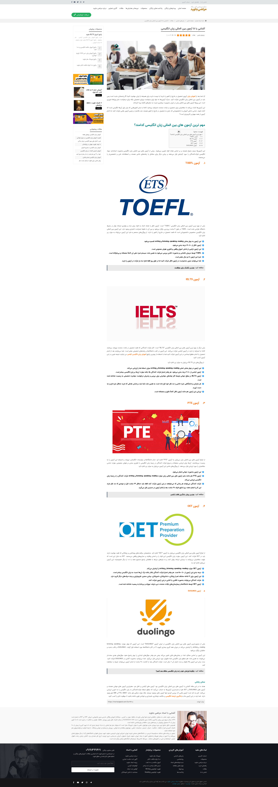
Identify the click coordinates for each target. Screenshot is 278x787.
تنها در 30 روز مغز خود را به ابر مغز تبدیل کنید (88, 154)
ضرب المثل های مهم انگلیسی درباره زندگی (89, 141)
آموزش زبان (191, 96)
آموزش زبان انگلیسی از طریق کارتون (91, 148)
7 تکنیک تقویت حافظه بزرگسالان (94, 104)
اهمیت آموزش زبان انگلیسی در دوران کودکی (89, 138)
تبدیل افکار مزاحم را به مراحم (152, 766)
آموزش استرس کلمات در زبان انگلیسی (90, 151)
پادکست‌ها (180, 772)
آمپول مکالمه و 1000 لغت (153, 762)
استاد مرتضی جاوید (172, 781)
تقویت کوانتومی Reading (153, 772)
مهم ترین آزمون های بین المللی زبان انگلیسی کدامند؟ (186, 134)
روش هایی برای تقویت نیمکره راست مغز (90, 161)
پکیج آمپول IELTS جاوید (94, 34)
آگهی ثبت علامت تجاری (130, 759)
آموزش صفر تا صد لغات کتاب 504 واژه (94, 91)
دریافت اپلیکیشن (83, 14)
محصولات (144, 8)
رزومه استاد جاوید (132, 762)
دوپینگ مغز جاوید (155, 756)
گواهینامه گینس (132, 766)
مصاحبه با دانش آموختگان (129, 772)
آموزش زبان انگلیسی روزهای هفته (92, 135)
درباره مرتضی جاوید (99, 8)
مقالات (121, 8)
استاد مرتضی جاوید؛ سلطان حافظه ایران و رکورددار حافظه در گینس (198, 8)
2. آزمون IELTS (195, 139)
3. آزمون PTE (195, 141)
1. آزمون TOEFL (195, 137)
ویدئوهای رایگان (170, 8)
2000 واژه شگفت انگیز (154, 759)
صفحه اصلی (182, 8)
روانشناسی (180, 759)
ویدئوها (181, 769)
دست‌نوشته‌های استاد (177, 762)
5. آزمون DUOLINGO (193, 145)
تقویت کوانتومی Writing (153, 769)
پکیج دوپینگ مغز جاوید (89, 59)
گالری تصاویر (112, 8)
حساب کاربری (186, 2)
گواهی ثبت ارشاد (132, 769)
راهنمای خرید (195, 2)
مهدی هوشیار (176, 784)
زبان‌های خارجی (180, 21)
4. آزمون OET (195, 143)
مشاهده (99, 95)
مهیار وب (188, 784)
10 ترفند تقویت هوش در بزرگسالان (91, 144)
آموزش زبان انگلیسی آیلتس (136, 354)
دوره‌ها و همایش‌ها (132, 8)
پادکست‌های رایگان (155, 8)
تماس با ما (204, 2)
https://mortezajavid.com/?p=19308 (120, 702)
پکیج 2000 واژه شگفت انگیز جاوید (86, 65)
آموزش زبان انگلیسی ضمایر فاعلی (92, 157)
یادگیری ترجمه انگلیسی (174, 696)
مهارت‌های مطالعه (178, 766)
